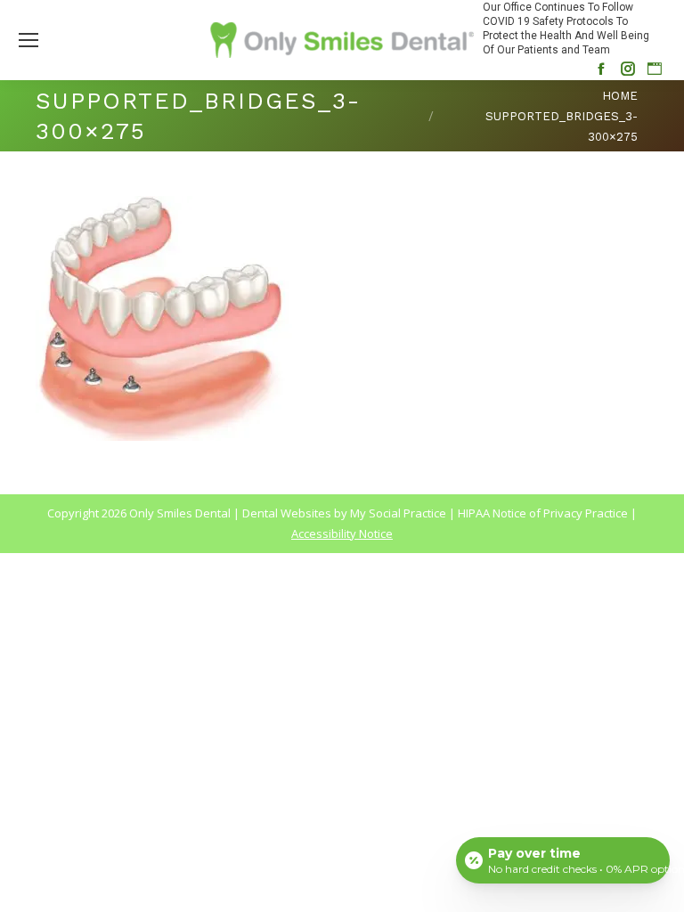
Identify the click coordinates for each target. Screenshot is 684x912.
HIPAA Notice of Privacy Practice (543, 513)
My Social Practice (396, 513)
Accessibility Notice (342, 533)
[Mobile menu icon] (28, 40)
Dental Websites (286, 513)
